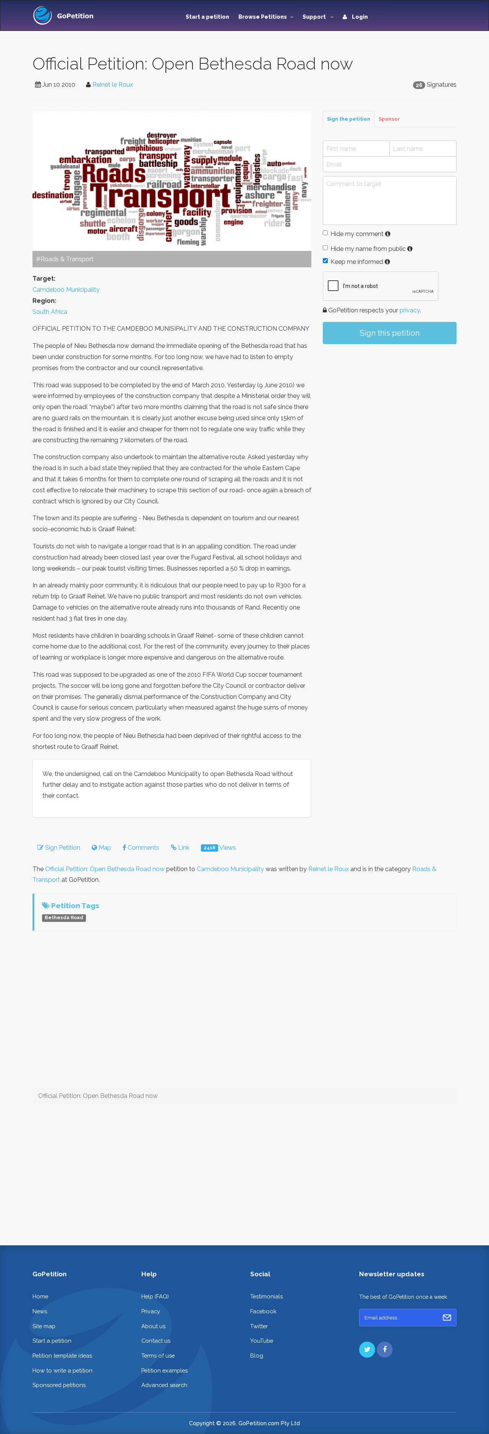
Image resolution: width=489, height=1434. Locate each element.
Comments (142, 847)
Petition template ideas (62, 1355)
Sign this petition (389, 333)
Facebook (263, 1311)
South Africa (49, 311)
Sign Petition (62, 847)
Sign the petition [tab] (348, 119)
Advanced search (164, 1385)
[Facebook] (385, 1350)
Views (220, 847)
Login (359, 17)
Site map (43, 1326)
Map (104, 847)
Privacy (150, 1311)
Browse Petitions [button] (262, 17)
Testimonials (266, 1296)
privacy (410, 310)
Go (447, 1317)
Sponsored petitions (59, 1385)
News (39, 1311)
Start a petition (207, 17)
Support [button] (315, 17)
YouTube (261, 1340)
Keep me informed (356, 261)
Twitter (259, 1326)
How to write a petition (62, 1370)
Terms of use (158, 1355)
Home (40, 1296)
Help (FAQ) (155, 1296)
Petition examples (164, 1370)
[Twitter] (367, 1350)
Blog (256, 1355)
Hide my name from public (368, 248)
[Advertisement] (390, 412)
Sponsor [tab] (389, 119)
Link (182, 847)
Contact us (155, 1340)
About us (153, 1326)
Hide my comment (357, 234)
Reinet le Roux (112, 84)
